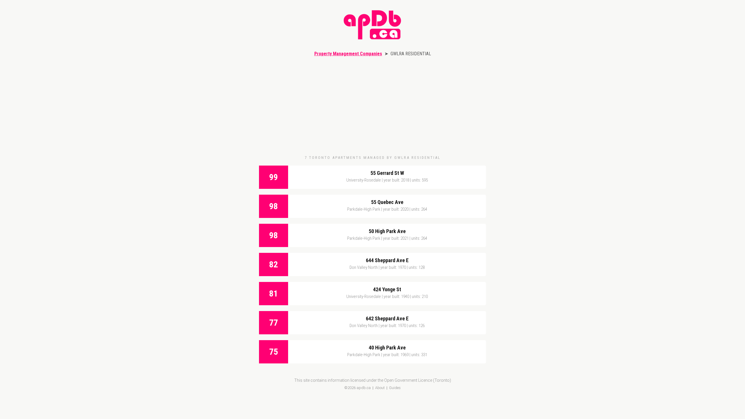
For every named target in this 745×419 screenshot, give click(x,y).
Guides (395, 388)
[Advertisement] (372, 106)
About (380, 388)
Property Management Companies (348, 53)
